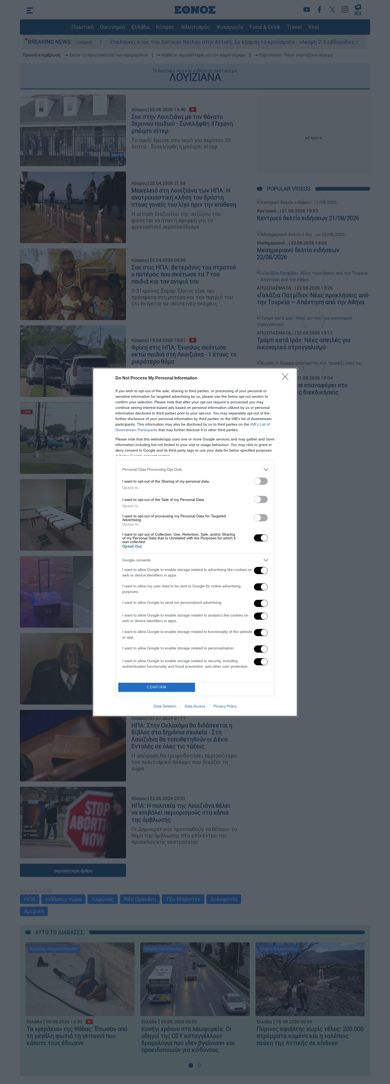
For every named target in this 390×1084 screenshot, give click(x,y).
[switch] (261, 481)
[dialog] (195, 542)
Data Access (195, 706)
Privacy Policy (225, 706)
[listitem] (195, 469)
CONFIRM (157, 687)
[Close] (287, 378)
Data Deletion (165, 706)
